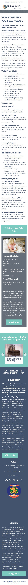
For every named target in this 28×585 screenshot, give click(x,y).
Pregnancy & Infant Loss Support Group (14, 360)
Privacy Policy (12, 582)
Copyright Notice (18, 582)
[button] (2, 354)
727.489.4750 (14, 476)
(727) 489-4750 (18, 2)
